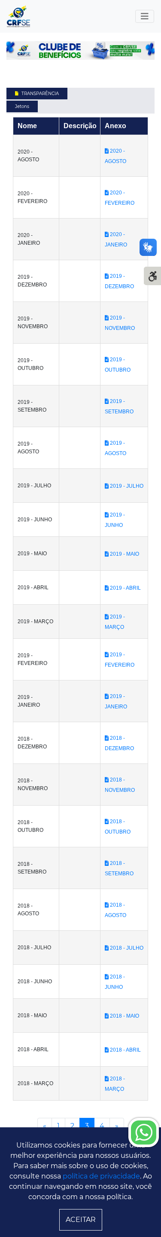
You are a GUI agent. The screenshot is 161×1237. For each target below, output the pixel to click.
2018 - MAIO (124, 1016)
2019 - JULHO (126, 486)
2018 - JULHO (126, 948)
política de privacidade (101, 1176)
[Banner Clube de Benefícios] (80, 50)
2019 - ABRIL (125, 588)
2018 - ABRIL (125, 1050)
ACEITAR (81, 1219)
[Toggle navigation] (144, 16)
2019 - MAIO (124, 554)
